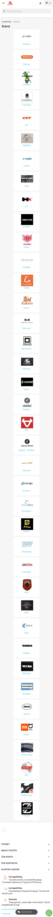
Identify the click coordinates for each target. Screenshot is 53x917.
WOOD (27, 714)
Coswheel (26, 105)
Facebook (4, 830)
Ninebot (26, 409)
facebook (6, 913)
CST (26, 125)
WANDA (26, 653)
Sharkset (27, 470)
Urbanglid (26, 572)
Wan (27, 633)
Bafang (26, 64)
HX (26, 206)
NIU (26, 430)
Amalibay (26, 44)
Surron (27, 531)
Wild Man (26, 673)
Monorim (26, 369)
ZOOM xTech (26, 795)
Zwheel (26, 815)
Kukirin (27, 308)
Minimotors (27, 348)
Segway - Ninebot (26, 450)
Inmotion (26, 227)
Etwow (26, 166)
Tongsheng (27, 551)
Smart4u (26, 491)
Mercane (26, 328)
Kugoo (26, 288)
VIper (26, 592)
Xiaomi (26, 734)
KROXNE (26, 267)
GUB (27, 186)
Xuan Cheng (26, 755)
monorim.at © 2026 (10, 909)
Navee (26, 389)
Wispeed (27, 694)
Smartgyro (26, 511)
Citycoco (26, 84)
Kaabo (26, 247)
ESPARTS (26, 145)
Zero (26, 775)
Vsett (26, 612)
